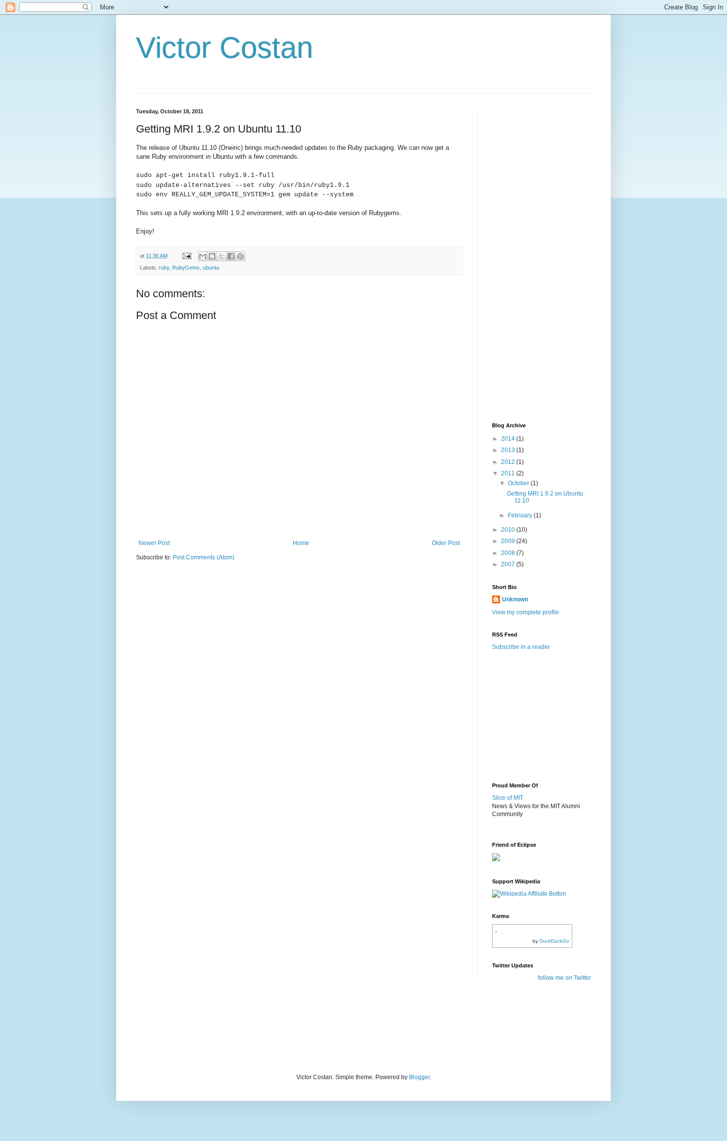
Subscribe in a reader (521, 646)
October (519, 483)
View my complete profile (525, 612)
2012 (508, 461)
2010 (508, 529)
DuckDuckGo (554, 941)
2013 (508, 450)
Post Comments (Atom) (203, 557)
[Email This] (203, 256)
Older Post (446, 543)
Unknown (515, 599)
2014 (508, 438)
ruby (164, 268)
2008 (508, 552)
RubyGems (186, 268)
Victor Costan (224, 47)
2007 (508, 564)
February (521, 515)
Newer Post (154, 543)
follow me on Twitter (564, 977)
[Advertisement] (531, 256)
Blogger (419, 1077)
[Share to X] (222, 256)
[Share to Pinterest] (240, 256)
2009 (508, 541)
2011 (508, 473)
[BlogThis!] (212, 256)
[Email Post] (186, 256)
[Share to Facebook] (231, 256)
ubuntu (211, 268)
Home (301, 543)
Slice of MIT (507, 797)
